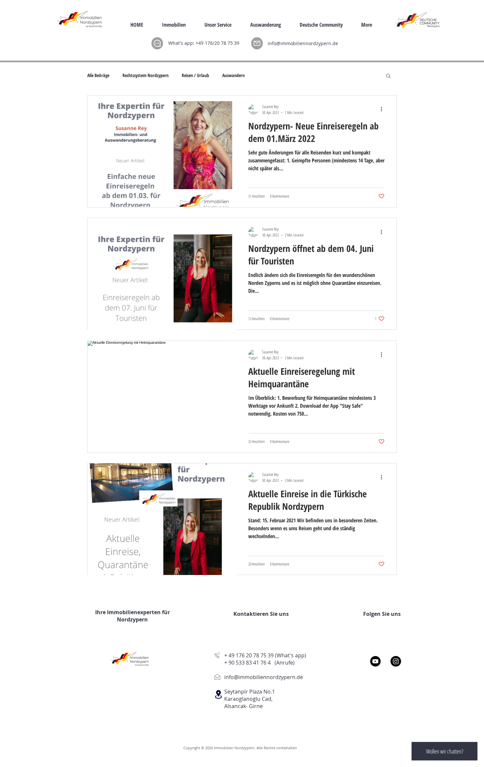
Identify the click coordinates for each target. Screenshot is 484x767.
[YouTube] (375, 661)
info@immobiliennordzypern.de (303, 43)
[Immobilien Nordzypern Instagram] (395, 661)
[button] (388, 76)
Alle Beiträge (98, 75)
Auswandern (233, 75)
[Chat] (157, 43)
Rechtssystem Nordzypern (145, 75)
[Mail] (257, 43)
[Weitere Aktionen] (384, 109)
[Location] (218, 694)
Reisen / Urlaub (195, 75)
